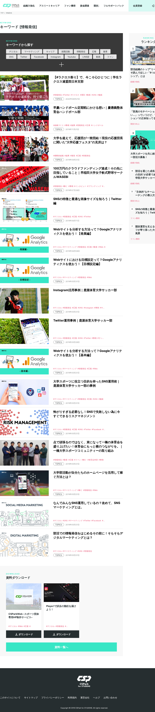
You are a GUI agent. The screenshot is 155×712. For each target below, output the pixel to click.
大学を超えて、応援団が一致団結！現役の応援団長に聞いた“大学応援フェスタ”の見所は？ (88, 140)
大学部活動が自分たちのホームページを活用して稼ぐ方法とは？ (88, 475)
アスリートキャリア (49, 5)
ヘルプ (96, 697)
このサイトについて (10, 697)
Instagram (56, 56)
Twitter (23, 56)
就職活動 (65, 51)
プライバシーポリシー (52, 697)
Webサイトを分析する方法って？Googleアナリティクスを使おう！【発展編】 (87, 231)
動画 (98, 56)
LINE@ (85, 56)
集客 (105, 51)
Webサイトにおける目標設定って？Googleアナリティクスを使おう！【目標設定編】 (87, 262)
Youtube (72, 56)
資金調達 (84, 5)
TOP (1, 13)
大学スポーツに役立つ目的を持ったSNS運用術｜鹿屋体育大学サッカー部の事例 (86, 383)
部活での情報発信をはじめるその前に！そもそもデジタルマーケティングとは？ (88, 535)
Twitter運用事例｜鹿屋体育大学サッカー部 (82, 320)
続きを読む (61, 64)
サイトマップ (31, 697)
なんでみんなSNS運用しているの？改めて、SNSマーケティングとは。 (86, 505)
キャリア (50, 51)
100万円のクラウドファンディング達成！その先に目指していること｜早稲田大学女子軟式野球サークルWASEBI (88, 173)
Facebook (39, 56)
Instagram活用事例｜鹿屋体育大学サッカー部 (85, 290)
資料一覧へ (61, 647)
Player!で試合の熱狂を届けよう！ (61, 608)
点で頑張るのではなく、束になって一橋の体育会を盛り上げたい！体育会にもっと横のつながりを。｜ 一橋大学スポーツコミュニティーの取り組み (88, 446)
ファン (110, 56)
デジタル (13, 51)
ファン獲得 (70, 5)
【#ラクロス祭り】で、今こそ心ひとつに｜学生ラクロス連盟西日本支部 (87, 79)
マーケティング (31, 51)
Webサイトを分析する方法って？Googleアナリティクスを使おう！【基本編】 (87, 353)
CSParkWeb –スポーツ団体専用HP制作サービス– (23, 615)
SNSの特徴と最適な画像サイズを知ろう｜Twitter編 (87, 201)
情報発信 (81, 51)
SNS (11, 56)
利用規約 (72, 697)
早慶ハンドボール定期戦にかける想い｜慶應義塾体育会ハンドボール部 (88, 110)
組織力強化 (29, 5)
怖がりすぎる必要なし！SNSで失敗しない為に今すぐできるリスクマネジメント (86, 414)
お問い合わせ (110, 697)
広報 (94, 51)
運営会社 (84, 697)
